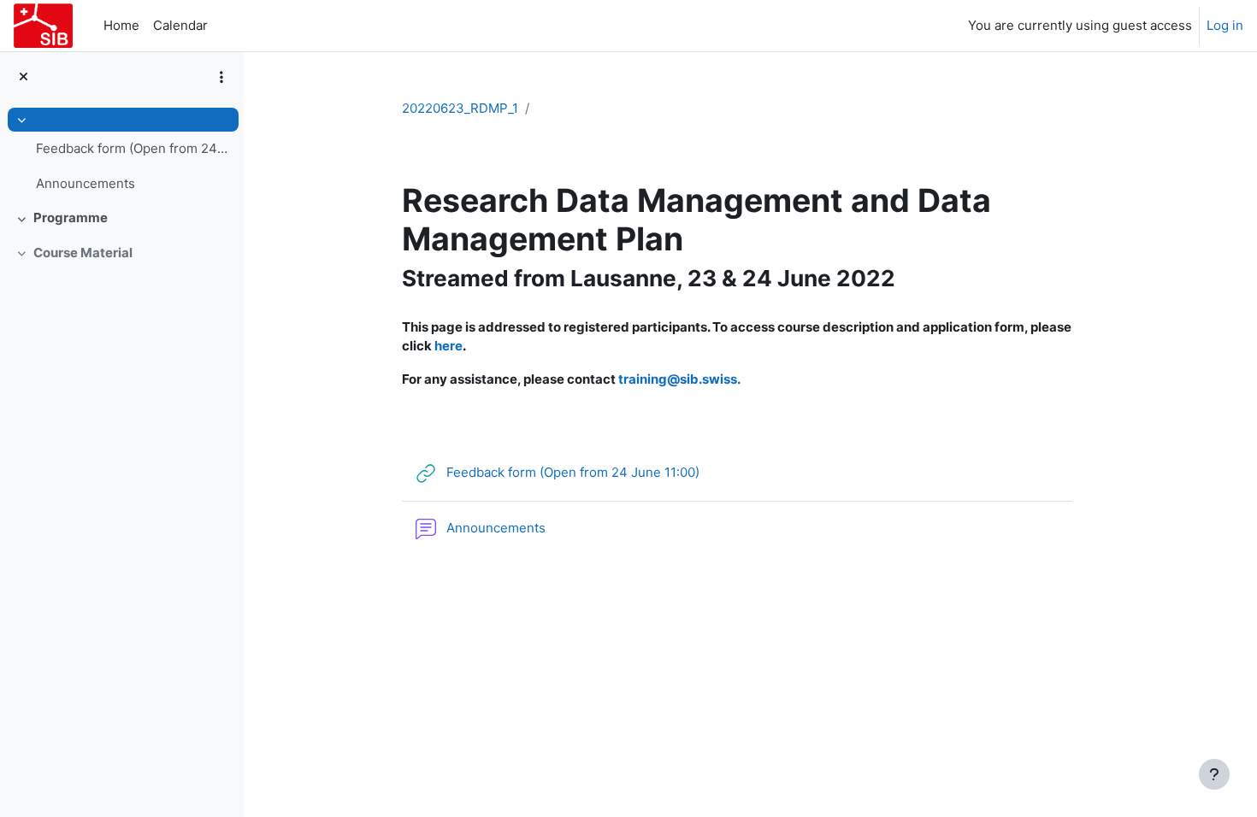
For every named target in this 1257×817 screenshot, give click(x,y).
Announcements (85, 183)
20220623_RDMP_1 (460, 108)
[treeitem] (121, 154)
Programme (70, 217)
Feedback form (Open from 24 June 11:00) (133, 148)
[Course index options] (221, 77)
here (448, 346)
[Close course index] (23, 77)
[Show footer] (1214, 774)
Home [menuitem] (121, 25)
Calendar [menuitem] (180, 25)
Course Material (83, 252)
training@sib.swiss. (679, 379)
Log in (1225, 25)
